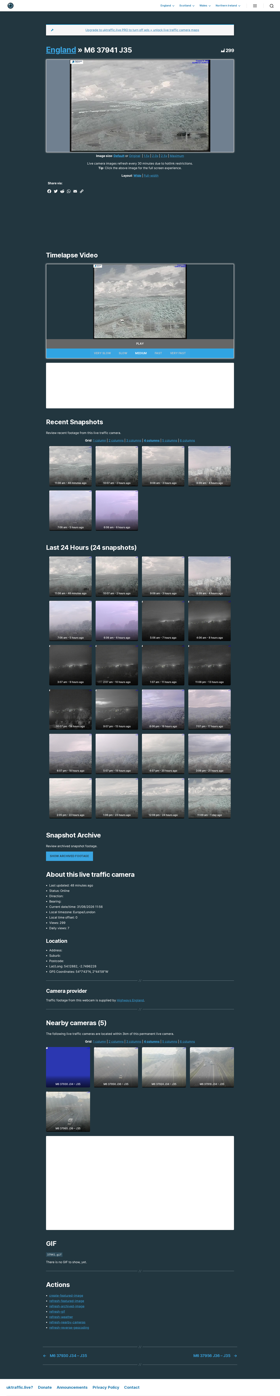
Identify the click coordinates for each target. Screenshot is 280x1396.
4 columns (152, 440)
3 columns (133, 440)
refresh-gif (57, 1311)
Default (119, 156)
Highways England (130, 1000)
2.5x (164, 156)
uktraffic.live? (19, 1387)
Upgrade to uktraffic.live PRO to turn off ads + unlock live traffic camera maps (142, 30)
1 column (99, 440)
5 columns (169, 440)
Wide (137, 175)
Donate (45, 1387)
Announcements (72, 1387)
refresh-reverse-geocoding (69, 1328)
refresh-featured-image (66, 1301)
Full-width (151, 175)
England (166, 5)
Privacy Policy (106, 1387)
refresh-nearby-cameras (67, 1322)
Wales (203, 5)
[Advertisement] (140, 219)
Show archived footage (69, 856)
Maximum (177, 156)
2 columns (116, 440)
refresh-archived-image (66, 1306)
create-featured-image (66, 1295)
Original (134, 156)
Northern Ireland (226, 5)
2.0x (155, 156)
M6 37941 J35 (108, 50)
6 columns (187, 440)
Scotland (185, 5)
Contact (132, 1387)
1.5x (146, 156)
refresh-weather (61, 1317)
